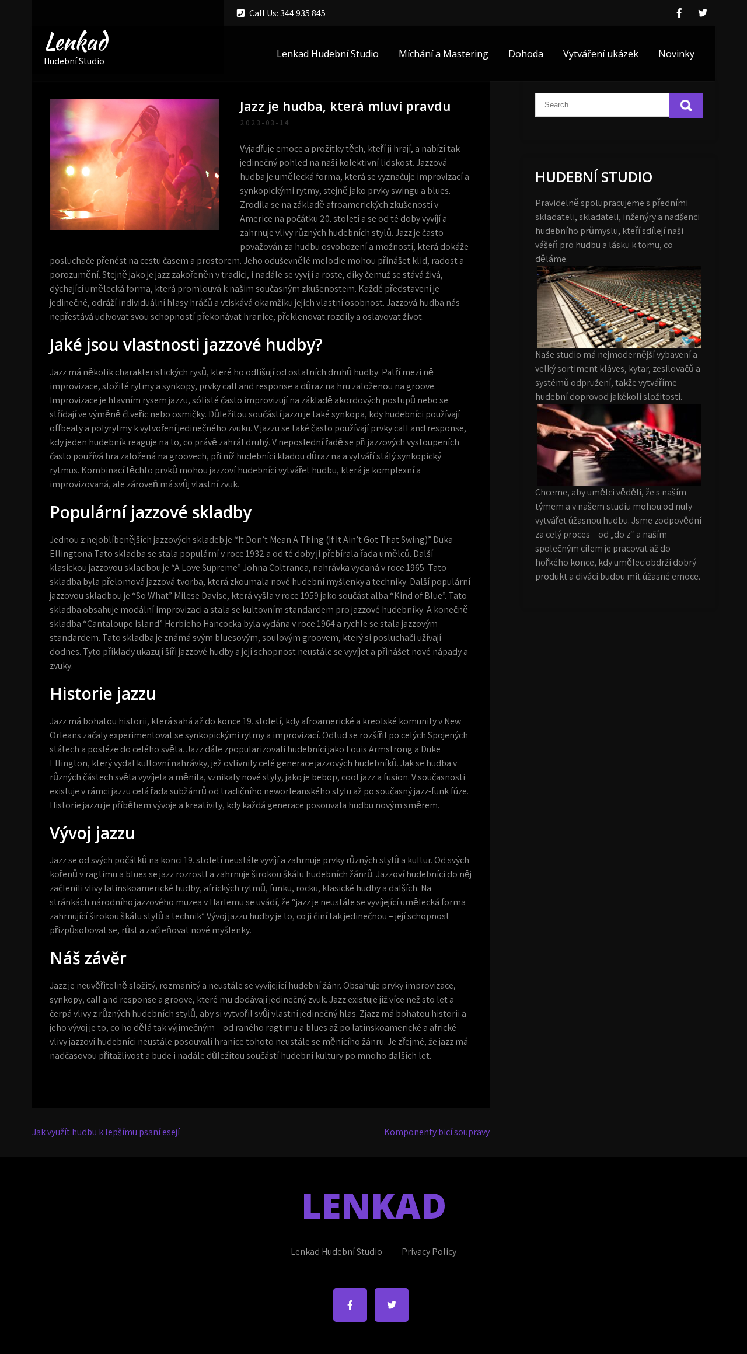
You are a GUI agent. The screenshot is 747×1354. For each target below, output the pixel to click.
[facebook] (679, 13)
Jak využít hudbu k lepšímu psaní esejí (106, 1132)
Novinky (676, 53)
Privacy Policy (429, 1251)
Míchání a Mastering (443, 53)
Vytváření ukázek (600, 53)
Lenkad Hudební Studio (328, 53)
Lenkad (75, 41)
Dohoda (525, 53)
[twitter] (702, 13)
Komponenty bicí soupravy (437, 1132)
